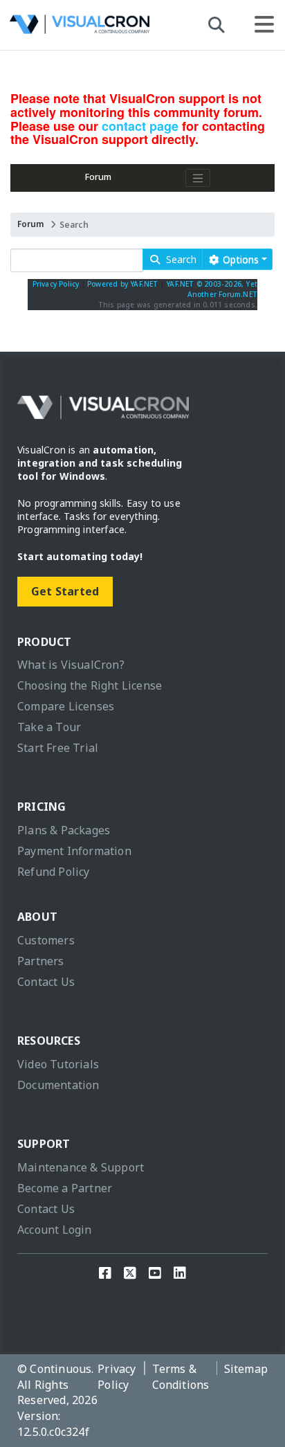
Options (239, 259)
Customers (46, 940)
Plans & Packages (63, 830)
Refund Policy (53, 871)
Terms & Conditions (181, 1376)
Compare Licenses (65, 706)
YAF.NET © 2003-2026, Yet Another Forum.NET (211, 289)
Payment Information (74, 851)
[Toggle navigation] (197, 178)
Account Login (54, 1229)
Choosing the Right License (89, 685)
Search (178, 259)
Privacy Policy (56, 284)
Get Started (65, 591)
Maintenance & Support (80, 1167)
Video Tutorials (58, 1064)
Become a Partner (64, 1188)
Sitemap (246, 1368)
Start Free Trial (57, 747)
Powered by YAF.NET (122, 284)
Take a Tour (49, 727)
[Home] (79, 28)
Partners (40, 961)
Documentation (58, 1085)
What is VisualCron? (71, 664)
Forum (98, 177)
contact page (140, 126)
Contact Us (46, 981)
